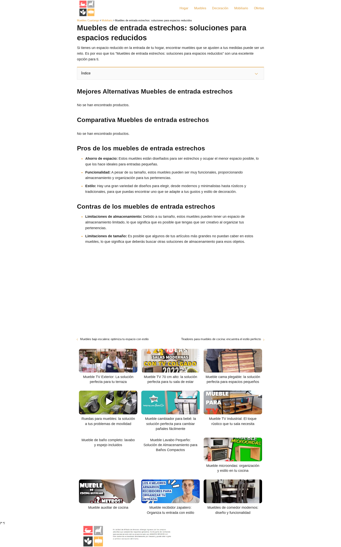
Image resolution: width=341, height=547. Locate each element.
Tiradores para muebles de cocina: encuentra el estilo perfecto (221, 339)
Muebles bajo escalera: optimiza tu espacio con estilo (114, 339)
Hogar (184, 8)
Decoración (220, 8)
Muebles (200, 8)
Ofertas (259, 8)
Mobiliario (241, 8)
